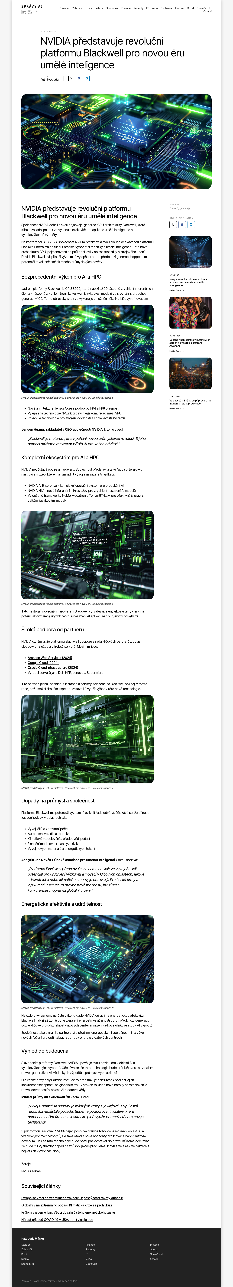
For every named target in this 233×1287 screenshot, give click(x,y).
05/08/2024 (174, 336)
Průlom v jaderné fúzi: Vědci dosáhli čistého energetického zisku (68, 1212)
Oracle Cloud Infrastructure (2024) (53, 668)
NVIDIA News (31, 1171)
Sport (190, 8)
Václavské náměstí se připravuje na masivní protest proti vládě (190, 402)
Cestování (166, 8)
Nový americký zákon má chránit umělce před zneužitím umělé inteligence (188, 282)
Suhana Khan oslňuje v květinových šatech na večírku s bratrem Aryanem (189, 342)
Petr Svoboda (49, 79)
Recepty (138, 8)
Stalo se (64, 8)
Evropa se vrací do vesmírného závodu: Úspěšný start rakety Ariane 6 (72, 1198)
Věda (155, 8)
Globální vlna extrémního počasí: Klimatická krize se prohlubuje (66, 1205)
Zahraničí (77, 8)
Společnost (203, 8)
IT (147, 8)
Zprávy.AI (32, 6)
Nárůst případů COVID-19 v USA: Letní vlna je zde (57, 1220)
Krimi (89, 8)
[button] (71, 78)
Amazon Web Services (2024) (50, 658)
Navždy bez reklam (29, 12)
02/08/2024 (174, 275)
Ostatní (207, 11)
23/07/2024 (174, 396)
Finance (126, 8)
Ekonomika (112, 8)
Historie (179, 8)
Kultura (99, 8)
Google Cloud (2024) (43, 663)
